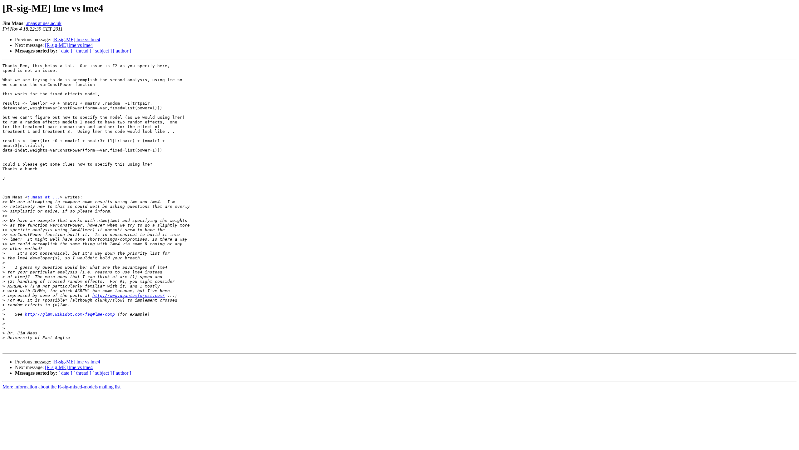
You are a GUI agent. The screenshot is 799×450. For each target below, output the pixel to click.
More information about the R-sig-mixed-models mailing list (61, 386)
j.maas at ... (43, 197)
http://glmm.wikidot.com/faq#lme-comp (70, 314)
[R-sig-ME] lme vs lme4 (76, 39)
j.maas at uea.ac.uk (42, 23)
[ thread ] (82, 50)
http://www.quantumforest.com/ (128, 295)
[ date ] (65, 50)
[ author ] (122, 50)
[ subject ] (102, 50)
